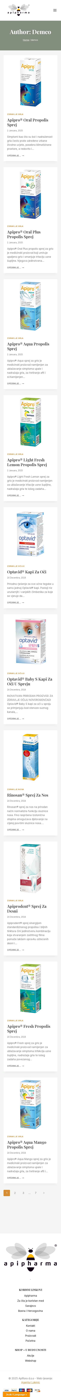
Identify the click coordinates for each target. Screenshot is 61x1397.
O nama (30, 1330)
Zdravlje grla (15, 114)
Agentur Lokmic (30, 1382)
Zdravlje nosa (15, 789)
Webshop (30, 1360)
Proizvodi (30, 1335)
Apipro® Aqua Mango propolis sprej (26, 1144)
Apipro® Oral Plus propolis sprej (24, 234)
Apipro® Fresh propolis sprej (28, 1028)
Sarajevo (30, 1305)
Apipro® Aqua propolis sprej (28, 346)
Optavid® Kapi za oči (26, 571)
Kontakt (30, 1325)
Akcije (30, 1355)
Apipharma (30, 1295)
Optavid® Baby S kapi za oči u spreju (29, 681)
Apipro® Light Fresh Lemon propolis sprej (27, 462)
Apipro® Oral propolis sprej (27, 122)
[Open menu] (56, 10)
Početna (30, 1340)
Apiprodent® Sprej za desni (26, 908)
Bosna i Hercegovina (30, 1310)
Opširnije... (15, 155)
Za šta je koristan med (30, 1300)
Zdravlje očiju (15, 566)
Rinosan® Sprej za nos (27, 795)
